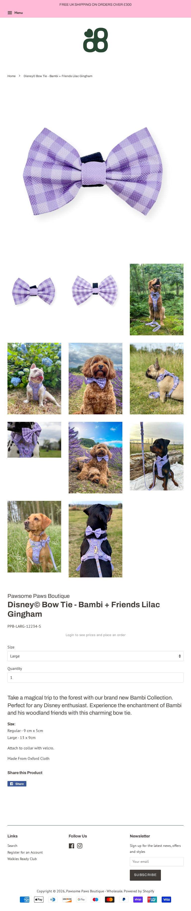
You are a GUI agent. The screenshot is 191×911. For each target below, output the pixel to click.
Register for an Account (25, 852)
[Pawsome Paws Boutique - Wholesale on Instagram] (79, 847)
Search (12, 845)
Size (10, 647)
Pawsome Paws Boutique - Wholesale (94, 891)
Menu (18, 12)
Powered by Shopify (139, 891)
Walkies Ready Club (22, 859)
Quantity (14, 668)
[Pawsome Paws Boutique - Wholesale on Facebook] (71, 847)
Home (11, 76)
